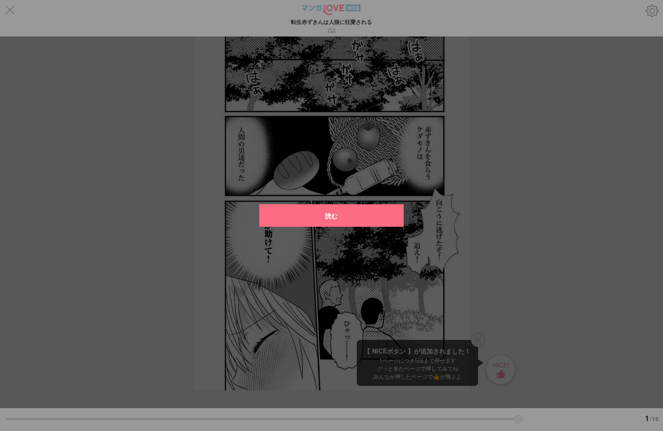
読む (331, 215)
